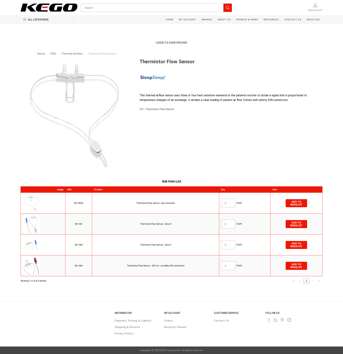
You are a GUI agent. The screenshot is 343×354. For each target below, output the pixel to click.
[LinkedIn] (276, 320)
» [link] (319, 280)
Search (227, 8)
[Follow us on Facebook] (269, 320)
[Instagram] (289, 320)
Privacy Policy (124, 333)
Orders (168, 320)
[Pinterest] (282, 320)
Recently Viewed (175, 327)
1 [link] (306, 280)
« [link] (293, 280)
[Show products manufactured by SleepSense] (153, 77)
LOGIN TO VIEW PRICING (171, 42)
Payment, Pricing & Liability (133, 320)
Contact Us (221, 320)
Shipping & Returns (127, 327)
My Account (315, 10)
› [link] (312, 280)
